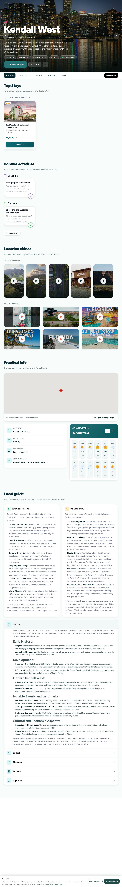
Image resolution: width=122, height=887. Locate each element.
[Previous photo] (5, 36)
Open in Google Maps (105, 417)
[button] (20, 125)
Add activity (13, 233)
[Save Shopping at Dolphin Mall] (30, 196)
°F (112, 431)
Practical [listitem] (51, 75)
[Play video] (22, 317)
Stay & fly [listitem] (10, 75)
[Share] (45, 64)
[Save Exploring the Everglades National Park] (30, 225)
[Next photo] (116, 36)
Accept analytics (112, 881)
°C (108, 431)
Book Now (20, 144)
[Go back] (6, 5)
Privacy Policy (58, 884)
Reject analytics (94, 881)
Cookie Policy (48, 884)
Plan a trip (112, 75)
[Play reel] (14, 281)
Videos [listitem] (39, 75)
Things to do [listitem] (25, 75)
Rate (36, 64)
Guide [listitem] (63, 75)
